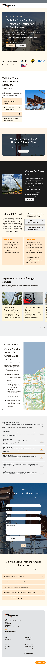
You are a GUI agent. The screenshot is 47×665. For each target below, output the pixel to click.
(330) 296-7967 (11, 45)
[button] (43, 2)
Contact (6, 648)
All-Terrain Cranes (27, 637)
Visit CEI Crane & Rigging (11, 631)
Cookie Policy (42, 659)
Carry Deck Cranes (28, 641)
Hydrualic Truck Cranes (28, 646)
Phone (8, 516)
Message (8, 522)
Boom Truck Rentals (28, 639)
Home (6, 637)
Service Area (7, 646)
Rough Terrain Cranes (28, 653)
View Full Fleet (29, 199)
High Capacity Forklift (28, 644)
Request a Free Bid (23, 151)
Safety (6, 641)
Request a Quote (21, 45)
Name (7, 503)
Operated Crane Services (29, 648)
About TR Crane (8, 639)
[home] (8, 5)
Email (7, 509)
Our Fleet (7, 644)
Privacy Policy (35, 659)
